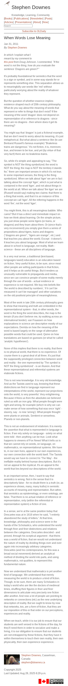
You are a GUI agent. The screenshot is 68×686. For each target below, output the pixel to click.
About (37, 22)
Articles (9, 22)
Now (45, 22)
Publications (21, 18)
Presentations (23, 22)
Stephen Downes (17, 47)
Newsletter (37, 18)
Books (8, 18)
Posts (48, 18)
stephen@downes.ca (33, 662)
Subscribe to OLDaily (34, 31)
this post (8, 62)
